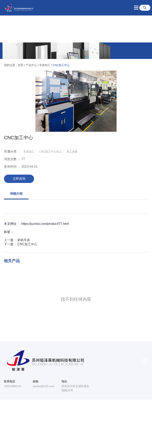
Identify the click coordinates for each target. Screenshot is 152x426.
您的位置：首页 (14, 65)
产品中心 (31, 65)
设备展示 (75, 28)
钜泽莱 (41, 28)
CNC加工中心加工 (50, 151)
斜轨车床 (23, 240)
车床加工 (44, 65)
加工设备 (72, 151)
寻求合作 (113, 28)
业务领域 (57, 28)
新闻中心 (94, 28)
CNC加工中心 (27, 244)
